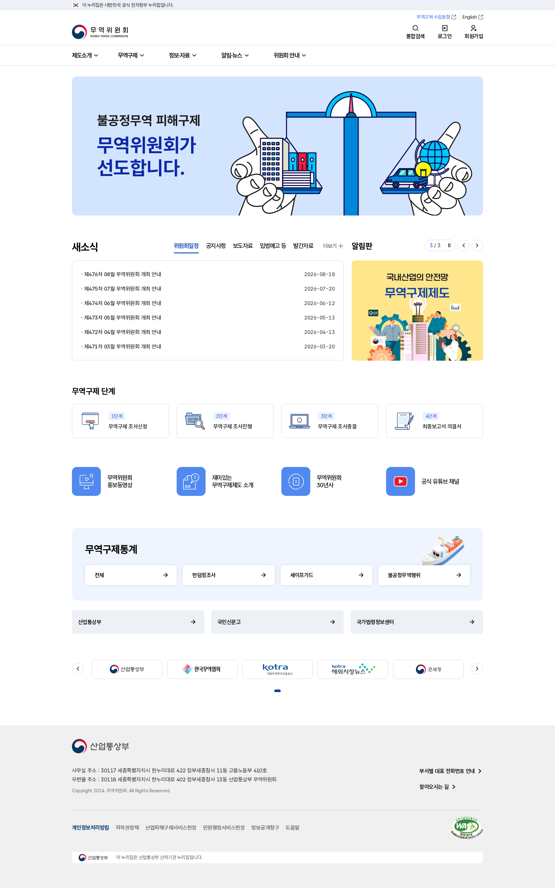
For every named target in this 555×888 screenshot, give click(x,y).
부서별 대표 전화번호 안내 (447, 771)
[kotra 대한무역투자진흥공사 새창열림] (277, 669)
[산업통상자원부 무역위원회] (100, 32)
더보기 (330, 246)
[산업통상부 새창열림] (127, 669)
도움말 (292, 827)
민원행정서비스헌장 (224, 827)
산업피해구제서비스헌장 (170, 827)
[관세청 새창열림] (428, 669)
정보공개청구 (265, 827)
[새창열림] (417, 310)
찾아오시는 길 (434, 787)
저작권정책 (127, 827)
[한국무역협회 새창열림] (202, 669)
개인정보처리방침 (90, 827)
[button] (463, 245)
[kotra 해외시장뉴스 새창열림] (353, 669)
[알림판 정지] (449, 245)
